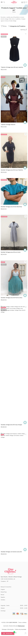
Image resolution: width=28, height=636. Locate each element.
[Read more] (25, 65)
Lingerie (3, 589)
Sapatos (3, 597)
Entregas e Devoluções (8, 629)
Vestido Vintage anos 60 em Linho (10, 252)
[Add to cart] (25, 122)
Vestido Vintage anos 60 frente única (11, 298)
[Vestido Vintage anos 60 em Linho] (14, 232)
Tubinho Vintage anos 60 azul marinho (12, 67)
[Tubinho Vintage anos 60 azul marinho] (14, 48)
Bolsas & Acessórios (6, 587)
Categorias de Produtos (17, 26)
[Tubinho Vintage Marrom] (14, 98)
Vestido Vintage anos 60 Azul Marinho (12, 170)
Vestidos (3, 600)
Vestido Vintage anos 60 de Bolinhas (11, 207)
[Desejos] (25, 34)
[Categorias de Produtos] (22, 2)
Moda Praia (4, 592)
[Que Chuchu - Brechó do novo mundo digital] (14, 2)
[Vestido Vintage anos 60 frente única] (14, 278)
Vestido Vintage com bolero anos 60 (11, 552)
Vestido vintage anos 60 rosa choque (11, 425)
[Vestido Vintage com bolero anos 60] (14, 491)
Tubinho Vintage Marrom (8, 124)
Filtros (5, 26)
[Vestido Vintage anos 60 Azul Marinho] (14, 150)
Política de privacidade (20, 629)
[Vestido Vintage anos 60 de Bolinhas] (14, 191)
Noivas (2, 594)
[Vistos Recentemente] (25, 633)
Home (14, 12)
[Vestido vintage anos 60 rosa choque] (14, 364)
